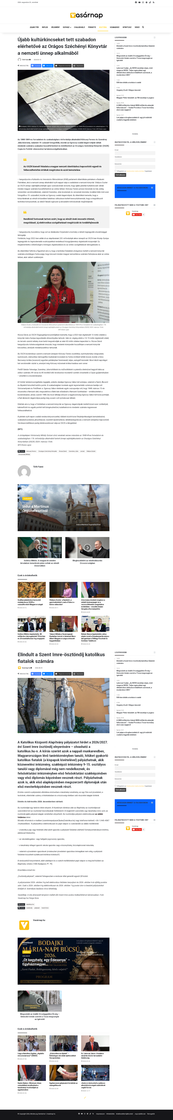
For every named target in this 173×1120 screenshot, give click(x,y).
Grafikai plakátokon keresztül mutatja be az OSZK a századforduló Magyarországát (30, 602)
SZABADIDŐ (114, 27)
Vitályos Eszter (91, 451)
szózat (82, 451)
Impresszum (100, 1114)
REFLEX (45, 27)
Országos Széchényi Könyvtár (47, 451)
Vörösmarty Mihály (24, 454)
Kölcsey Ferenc (31, 451)
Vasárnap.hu (51, 1114)
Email (116, 150)
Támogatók (151, 1114)
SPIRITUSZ (127, 27)
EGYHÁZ (66, 27)
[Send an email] (30, 60)
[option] (63, 507)
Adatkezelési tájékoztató (124, 1114)
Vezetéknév (118, 157)
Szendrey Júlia (73, 451)
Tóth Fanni (25, 60)
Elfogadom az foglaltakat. (134, 171)
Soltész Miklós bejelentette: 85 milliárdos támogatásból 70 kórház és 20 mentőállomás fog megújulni (31, 636)
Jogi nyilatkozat (140, 1114)
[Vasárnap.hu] (86, 15)
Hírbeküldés (110, 1114)
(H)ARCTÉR (34, 27)
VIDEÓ (137, 27)
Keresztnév (118, 164)
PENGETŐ (92, 27)
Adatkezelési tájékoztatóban (135, 171)
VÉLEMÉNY (55, 27)
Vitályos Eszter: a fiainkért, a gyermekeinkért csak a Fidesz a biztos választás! (61, 602)
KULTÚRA (103, 27)
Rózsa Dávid (63, 451)
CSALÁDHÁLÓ (79, 27)
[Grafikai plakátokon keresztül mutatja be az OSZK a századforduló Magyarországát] (32, 590)
